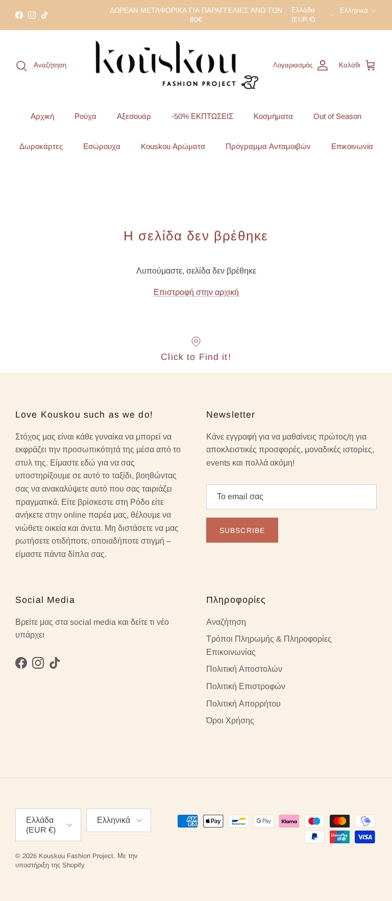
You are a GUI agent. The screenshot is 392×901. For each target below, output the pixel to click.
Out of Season (337, 116)
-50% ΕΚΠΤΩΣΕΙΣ (202, 116)
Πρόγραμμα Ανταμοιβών (268, 146)
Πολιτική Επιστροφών (245, 686)
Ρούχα (85, 116)
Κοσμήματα (273, 116)
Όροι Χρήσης (230, 720)
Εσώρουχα (101, 146)
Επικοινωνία (352, 146)
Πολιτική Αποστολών (244, 669)
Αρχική (42, 116)
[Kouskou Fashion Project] (177, 65)
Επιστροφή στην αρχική (196, 292)
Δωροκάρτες (41, 146)
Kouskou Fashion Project (76, 856)
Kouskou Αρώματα (173, 146)
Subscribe (242, 530)
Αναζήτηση (226, 622)
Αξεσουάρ (134, 116)
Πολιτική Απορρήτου (243, 703)
